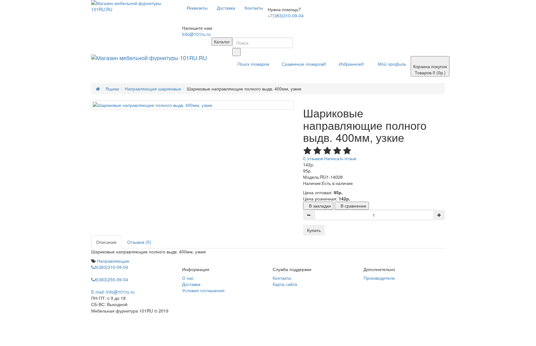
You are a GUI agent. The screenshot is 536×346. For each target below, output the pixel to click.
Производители (379, 278)
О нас (188, 278)
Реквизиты (197, 8)
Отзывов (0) (139, 242)
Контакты (253, 8)
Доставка (226, 8)
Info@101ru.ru (196, 34)
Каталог (222, 41)
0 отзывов (313, 158)
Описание (106, 242)
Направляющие (113, 261)
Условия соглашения (203, 290)
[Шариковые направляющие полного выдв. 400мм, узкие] (192, 105)
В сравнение (353, 206)
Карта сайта (285, 284)
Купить (314, 230)
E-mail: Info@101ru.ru (113, 292)
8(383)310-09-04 (111, 267)
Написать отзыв (340, 158)
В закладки (320, 206)
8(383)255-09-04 (111, 279)
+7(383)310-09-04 (286, 15)
